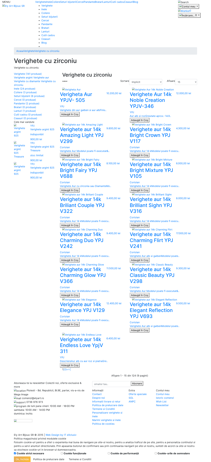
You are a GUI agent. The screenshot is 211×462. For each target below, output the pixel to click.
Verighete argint (23, 77)
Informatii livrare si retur (106, 401)
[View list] (66, 81)
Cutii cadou (117, 1)
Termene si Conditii (103, 408)
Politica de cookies (103, 423)
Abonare (137, 383)
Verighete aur (41, 77)
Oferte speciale (138, 394)
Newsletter (162, 405)
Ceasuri (128, 1)
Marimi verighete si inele (106, 420)
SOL (131, 397)
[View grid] (63, 81)
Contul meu (162, 394)
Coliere (56, 1)
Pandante (89, 1)
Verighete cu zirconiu (47, 50)
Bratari (99, 1)
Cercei (80, 1)
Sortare (124, 80)
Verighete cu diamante (27, 81)
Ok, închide (22, 459)
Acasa (19, 50)
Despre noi (98, 397)
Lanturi (107, 1)
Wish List (161, 401)
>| (69, 369)
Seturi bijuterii (68, 1)
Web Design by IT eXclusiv (61, 434)
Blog (135, 1)
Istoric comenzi (165, 397)
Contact (97, 394)
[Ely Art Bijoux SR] (13, 5)
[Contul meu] (188, 6)
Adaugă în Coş (69, 114)
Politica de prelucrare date (107, 405)
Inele (49, 1)
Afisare (171, 80)
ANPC (132, 401)
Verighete (40, 1)
